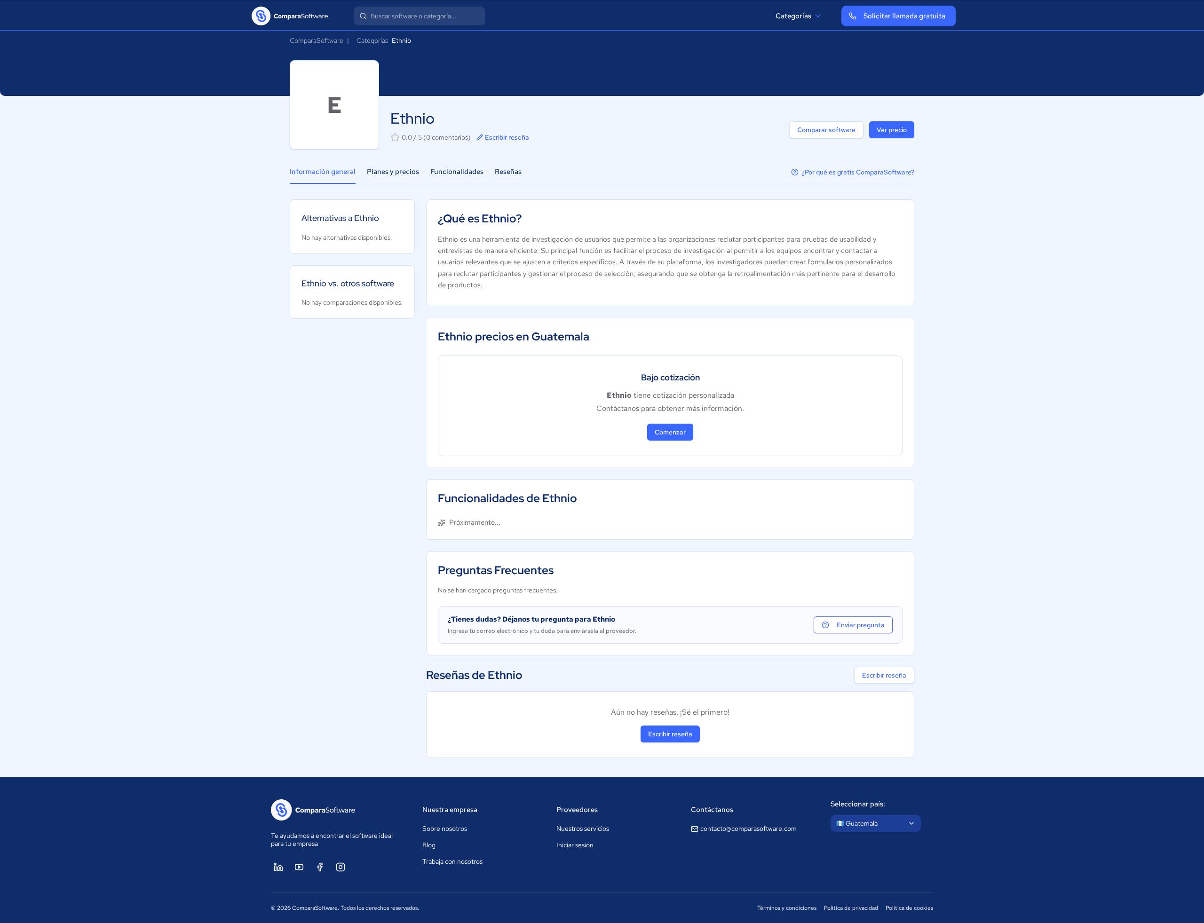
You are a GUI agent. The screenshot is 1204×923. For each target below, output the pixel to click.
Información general (323, 171)
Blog (429, 845)
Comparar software (826, 130)
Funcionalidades (456, 171)
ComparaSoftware (316, 40)
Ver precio (892, 130)
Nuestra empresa (449, 809)
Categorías (793, 16)
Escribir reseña (507, 137)
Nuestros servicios (582, 828)
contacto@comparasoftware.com (748, 828)
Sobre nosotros (444, 828)
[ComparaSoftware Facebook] (319, 867)
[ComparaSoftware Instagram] (340, 867)
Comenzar (670, 432)
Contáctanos (712, 809)
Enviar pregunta (861, 625)
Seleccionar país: (858, 804)
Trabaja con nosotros (452, 861)
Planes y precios (393, 171)
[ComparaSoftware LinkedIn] (278, 867)
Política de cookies (909, 908)
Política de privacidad (851, 908)
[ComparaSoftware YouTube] (299, 867)
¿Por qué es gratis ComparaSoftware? (857, 172)
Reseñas (508, 171)
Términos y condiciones (786, 908)
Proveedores (577, 809)
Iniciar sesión (575, 845)
